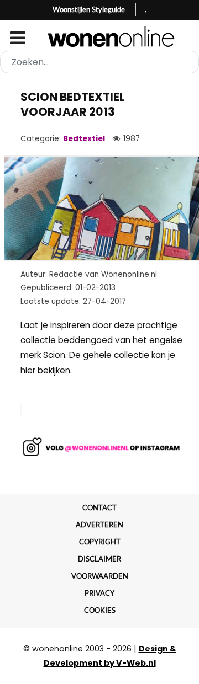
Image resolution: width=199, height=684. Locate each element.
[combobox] (99, 62)
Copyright (100, 541)
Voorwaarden (99, 575)
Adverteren (99, 524)
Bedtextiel (84, 138)
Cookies (100, 610)
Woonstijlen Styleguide (89, 9)
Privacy (99, 593)
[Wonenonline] (99, 36)
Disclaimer (99, 558)
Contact (99, 507)
